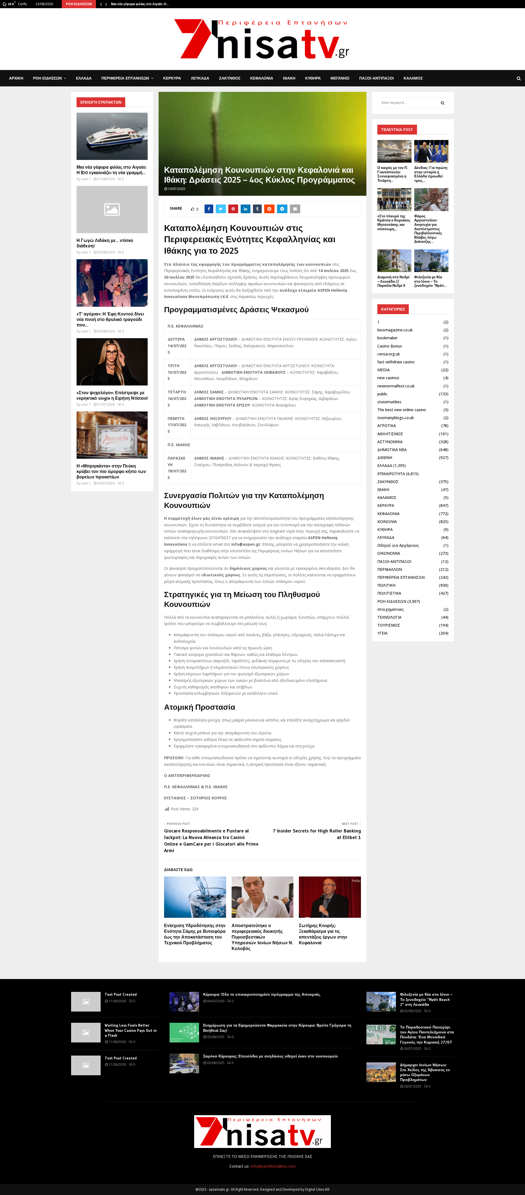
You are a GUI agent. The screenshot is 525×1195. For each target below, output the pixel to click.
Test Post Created (121, 994)
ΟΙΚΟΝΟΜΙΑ (388, 553)
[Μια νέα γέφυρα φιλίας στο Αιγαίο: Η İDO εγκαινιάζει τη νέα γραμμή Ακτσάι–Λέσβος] (112, 136)
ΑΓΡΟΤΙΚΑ (386, 425)
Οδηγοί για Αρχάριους (398, 545)
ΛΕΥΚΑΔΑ (200, 78)
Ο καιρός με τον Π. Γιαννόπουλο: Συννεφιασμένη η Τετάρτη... (392, 174)
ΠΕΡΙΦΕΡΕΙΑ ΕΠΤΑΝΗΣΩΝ (125, 78)
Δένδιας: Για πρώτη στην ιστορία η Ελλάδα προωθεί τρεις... (430, 174)
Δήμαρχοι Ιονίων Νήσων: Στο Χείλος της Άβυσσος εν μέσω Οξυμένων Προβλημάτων (425, 1072)
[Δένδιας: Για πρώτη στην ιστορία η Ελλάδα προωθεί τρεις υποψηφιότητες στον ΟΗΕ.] (431, 151)
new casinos (388, 377)
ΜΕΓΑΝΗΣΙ (340, 78)
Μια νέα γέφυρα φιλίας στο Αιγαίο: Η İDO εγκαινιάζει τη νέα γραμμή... (112, 169)
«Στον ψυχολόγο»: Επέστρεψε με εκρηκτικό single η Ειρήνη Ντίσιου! (112, 395)
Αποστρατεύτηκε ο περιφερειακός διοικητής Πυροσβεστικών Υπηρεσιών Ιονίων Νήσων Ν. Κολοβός (262, 937)
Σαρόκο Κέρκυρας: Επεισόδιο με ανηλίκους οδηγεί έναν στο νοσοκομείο (270, 1056)
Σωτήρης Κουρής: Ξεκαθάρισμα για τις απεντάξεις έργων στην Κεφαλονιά (323, 934)
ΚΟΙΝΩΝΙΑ (387, 521)
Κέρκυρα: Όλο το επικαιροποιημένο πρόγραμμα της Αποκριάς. (262, 994)
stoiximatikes (389, 401)
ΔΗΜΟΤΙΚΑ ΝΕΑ (392, 449)
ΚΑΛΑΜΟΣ (413, 78)
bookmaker (387, 337)
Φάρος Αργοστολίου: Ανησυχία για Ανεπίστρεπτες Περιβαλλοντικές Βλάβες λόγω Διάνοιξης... (428, 229)
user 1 (86, 179)
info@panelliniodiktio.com (273, 1166)
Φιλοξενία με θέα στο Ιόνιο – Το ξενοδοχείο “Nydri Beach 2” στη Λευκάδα (426, 999)
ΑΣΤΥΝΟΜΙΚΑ (389, 441)
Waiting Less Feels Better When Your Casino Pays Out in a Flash (131, 1030)
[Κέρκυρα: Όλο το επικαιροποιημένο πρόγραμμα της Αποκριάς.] (184, 1002)
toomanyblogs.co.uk (395, 417)
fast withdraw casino (396, 361)
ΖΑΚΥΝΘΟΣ (229, 78)
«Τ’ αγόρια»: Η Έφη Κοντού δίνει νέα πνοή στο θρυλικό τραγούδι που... (110, 319)
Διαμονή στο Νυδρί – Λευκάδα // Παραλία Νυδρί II (393, 281)
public (382, 393)
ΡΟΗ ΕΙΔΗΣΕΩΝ (47, 78)
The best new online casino (401, 409)
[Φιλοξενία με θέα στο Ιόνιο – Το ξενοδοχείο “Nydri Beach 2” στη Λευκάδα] (431, 260)
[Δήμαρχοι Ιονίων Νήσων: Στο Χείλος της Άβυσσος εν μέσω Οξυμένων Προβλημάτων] (381, 1072)
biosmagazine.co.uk (395, 329)
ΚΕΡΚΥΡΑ (172, 78)
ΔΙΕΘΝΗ (384, 457)
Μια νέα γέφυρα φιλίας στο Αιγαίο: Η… (140, 4)
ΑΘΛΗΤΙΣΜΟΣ (390, 433)
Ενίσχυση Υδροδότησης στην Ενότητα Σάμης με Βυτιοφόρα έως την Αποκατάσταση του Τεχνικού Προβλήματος (195, 934)
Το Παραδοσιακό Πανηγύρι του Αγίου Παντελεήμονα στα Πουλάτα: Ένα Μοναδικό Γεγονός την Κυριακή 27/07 (427, 1035)
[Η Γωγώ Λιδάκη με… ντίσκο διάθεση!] (112, 209)
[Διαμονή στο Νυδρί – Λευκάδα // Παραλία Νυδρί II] (394, 260)
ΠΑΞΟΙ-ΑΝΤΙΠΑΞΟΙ (376, 78)
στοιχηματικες (390, 609)
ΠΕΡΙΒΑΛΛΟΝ (389, 569)
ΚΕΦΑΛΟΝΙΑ (261, 78)
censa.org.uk (388, 354)
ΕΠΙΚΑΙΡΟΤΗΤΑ (391, 473)
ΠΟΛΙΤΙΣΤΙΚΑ (389, 593)
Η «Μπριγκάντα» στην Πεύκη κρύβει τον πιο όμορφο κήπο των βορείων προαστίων (111, 471)
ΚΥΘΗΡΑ (313, 78)
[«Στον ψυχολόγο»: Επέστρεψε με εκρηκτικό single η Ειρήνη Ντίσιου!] (112, 361)
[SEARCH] (442, 102)
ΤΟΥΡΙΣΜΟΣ (388, 625)
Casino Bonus (389, 346)
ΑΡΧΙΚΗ (16, 78)
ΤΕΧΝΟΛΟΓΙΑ (389, 617)
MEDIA (383, 369)
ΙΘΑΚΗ (289, 78)
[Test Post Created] (86, 1002)
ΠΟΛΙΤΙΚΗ (386, 585)
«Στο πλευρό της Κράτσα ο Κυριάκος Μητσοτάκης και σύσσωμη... (393, 222)
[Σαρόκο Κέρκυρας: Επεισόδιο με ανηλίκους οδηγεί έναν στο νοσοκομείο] (184, 1063)
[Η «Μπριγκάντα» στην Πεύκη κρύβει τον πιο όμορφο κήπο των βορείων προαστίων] (112, 435)
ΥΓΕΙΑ (382, 633)
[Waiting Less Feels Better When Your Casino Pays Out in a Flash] (86, 1032)
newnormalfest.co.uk (396, 385)
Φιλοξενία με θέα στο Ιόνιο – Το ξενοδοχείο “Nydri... (430, 281)
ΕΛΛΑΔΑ (84, 78)
